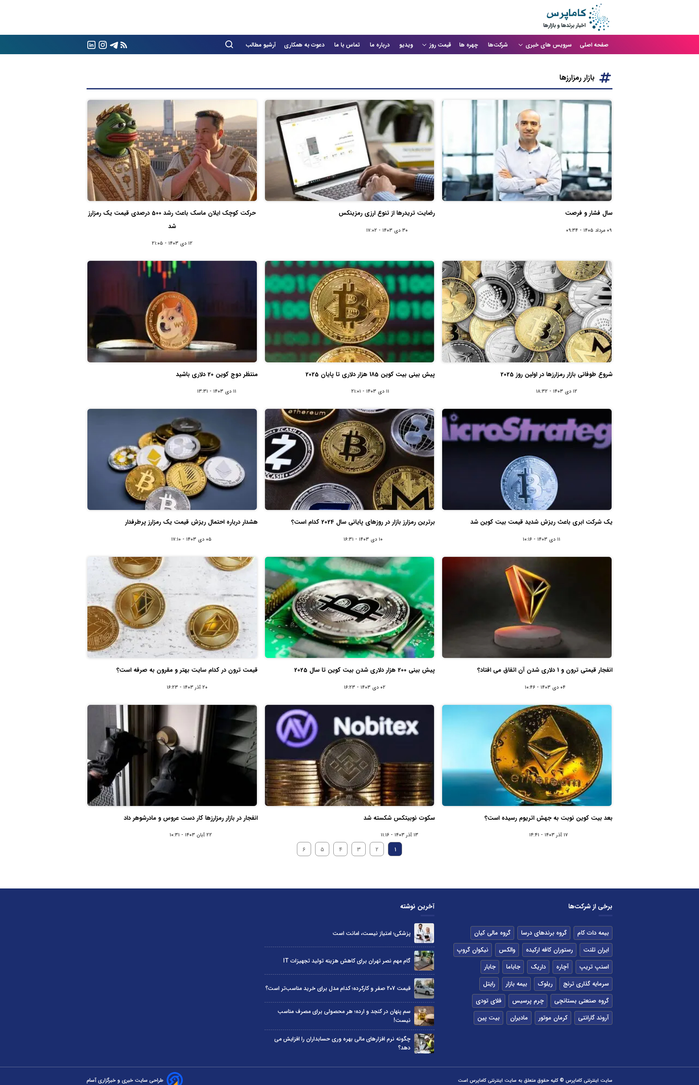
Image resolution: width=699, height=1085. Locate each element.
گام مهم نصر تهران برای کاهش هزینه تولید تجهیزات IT (347, 960)
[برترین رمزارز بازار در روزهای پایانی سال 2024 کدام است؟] (349, 459)
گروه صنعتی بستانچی (581, 1001)
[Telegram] (114, 44)
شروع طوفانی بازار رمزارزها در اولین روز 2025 (556, 374)
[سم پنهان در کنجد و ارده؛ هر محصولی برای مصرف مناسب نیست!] (424, 1016)
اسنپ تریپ (594, 967)
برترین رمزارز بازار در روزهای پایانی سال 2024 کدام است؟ (363, 522)
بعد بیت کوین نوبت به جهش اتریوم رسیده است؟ (548, 818)
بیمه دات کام (593, 933)
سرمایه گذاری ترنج (586, 984)
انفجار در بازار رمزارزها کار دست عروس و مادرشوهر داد (191, 818)
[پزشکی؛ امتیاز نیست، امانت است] (424, 933)
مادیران (519, 1018)
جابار (490, 967)
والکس (507, 950)
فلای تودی (489, 1001)
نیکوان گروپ (472, 950)
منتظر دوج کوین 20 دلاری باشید (217, 374)
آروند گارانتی (593, 1018)
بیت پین (488, 1018)
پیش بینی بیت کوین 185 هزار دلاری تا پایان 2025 (370, 374)
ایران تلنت (596, 950)
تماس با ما (348, 44)
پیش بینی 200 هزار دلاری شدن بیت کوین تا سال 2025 (364, 670)
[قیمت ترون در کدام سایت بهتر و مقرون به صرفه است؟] (172, 607)
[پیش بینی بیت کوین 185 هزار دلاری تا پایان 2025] (349, 311)
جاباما (513, 967)
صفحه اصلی (594, 44)
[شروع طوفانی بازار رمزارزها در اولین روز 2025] (526, 311)
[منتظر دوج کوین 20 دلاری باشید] (172, 311)
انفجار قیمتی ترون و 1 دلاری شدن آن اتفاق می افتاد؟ (544, 670)
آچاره (562, 967)
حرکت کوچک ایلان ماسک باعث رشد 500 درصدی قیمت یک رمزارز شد (172, 219)
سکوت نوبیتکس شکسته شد (399, 818)
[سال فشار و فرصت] (526, 150)
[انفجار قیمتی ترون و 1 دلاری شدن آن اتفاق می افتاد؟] (526, 607)
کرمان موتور (553, 1018)
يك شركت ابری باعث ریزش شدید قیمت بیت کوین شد (541, 522)
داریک (538, 967)
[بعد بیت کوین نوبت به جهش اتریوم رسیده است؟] (526, 755)
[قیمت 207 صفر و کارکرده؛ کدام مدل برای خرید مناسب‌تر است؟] (424, 988)
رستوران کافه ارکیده (549, 950)
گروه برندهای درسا (544, 933)
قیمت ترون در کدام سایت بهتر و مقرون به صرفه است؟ (187, 670)
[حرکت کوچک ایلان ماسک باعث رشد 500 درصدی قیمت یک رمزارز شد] (172, 150)
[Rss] (124, 45)
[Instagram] (103, 44)
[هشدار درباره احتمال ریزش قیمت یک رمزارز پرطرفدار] (172, 459)
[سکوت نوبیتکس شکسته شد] (349, 755)
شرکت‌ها (498, 44)
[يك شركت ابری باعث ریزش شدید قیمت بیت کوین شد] (526, 459)
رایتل (489, 984)
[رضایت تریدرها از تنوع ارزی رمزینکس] (349, 150)
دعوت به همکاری (305, 44)
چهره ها (469, 44)
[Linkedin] (91, 44)
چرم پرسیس (528, 1001)
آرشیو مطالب (261, 44)
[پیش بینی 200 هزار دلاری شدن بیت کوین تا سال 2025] (349, 607)
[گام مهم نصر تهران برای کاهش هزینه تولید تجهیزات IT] (424, 960)
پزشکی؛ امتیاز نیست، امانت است (372, 933)
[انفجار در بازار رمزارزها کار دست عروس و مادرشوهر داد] (172, 755)
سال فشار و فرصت (588, 213)
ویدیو (406, 44)
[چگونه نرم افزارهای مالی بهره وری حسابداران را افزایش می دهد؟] (424, 1043)
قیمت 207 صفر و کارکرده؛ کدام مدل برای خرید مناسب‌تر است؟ (338, 988)
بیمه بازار (516, 984)
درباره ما (380, 44)
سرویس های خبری (548, 44)
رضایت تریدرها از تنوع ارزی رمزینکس (387, 213)
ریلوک (545, 984)
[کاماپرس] (576, 17)
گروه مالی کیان (492, 933)
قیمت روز (440, 44)
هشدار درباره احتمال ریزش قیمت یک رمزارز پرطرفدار (191, 522)
